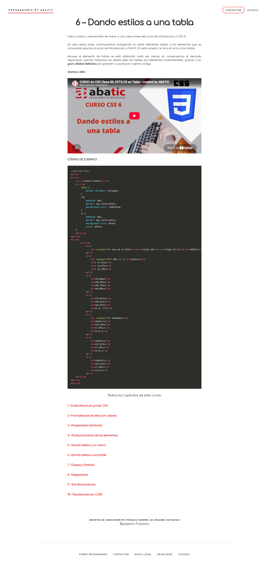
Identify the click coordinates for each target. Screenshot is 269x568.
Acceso (252, 10)
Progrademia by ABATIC (31, 10)
